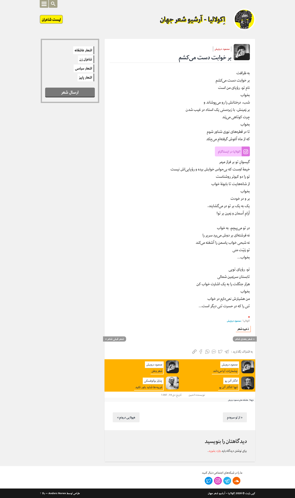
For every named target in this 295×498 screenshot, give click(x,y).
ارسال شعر (70, 92)
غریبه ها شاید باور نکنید (148, 387)
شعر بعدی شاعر (243, 339)
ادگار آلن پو (231, 381)
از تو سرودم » (235, 417)
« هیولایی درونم (126, 417)
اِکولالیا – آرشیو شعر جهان (221, 493)
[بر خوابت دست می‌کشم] (242, 52)
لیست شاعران (51, 19)
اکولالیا (246, 320)
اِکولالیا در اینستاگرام (229, 151)
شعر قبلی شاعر (115, 339)
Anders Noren (57, 493)
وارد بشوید (214, 451)
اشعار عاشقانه (83, 50)
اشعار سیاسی (83, 68)
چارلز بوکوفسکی (153, 381)
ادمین (192, 394)
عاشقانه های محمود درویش (238, 400)
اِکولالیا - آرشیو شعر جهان (192, 19)
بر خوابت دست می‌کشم (205, 57)
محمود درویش (222, 49)
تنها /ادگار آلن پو (228, 387)
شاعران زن (85, 59)
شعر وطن (157, 371)
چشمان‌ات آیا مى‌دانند (225, 371)
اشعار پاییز (85, 77)
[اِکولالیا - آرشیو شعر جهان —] (244, 19)
